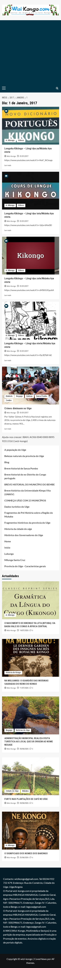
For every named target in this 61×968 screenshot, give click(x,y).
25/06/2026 (24, 857)
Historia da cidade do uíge (18, 529)
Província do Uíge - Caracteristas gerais (25, 566)
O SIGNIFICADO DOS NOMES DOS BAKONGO (26, 853)
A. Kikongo (10, 140)
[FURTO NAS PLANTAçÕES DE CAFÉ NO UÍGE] (30, 776)
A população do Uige (15, 449)
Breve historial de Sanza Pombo (21, 468)
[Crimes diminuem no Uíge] (30, 385)
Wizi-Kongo (11, 156)
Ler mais (7, 165)
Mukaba (25, 791)
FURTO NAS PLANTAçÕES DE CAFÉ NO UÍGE (26, 799)
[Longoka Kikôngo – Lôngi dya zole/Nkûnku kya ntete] (30, 255)
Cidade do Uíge (12, 791)
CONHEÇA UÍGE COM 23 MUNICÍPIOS (25, 500)
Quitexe (29, 396)
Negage (19, 396)
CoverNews (40, 958)
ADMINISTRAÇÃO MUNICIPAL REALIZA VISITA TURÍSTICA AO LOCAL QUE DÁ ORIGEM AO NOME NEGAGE (28, 741)
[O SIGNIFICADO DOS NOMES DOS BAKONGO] (30, 830)
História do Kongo (13, 672)
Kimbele (9, 396)
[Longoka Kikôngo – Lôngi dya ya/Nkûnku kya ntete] (30, 126)
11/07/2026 (24, 688)
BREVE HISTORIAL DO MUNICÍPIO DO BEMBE (29, 484)
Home (7, 541)
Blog (6, 462)
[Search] (57, 88)
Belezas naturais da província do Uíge (24, 456)
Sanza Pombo (41, 396)
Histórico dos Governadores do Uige (23, 535)
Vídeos (21, 140)
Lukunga (9, 553)
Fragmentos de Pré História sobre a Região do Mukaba (28, 514)
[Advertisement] (30, 52)
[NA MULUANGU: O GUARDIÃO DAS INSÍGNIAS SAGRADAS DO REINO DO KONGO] (30, 658)
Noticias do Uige (23, 730)
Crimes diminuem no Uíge (18, 408)
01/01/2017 (24, 156)
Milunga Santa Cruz (14, 560)
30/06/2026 (24, 749)
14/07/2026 (24, 630)
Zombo (9, 400)
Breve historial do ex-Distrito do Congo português (25, 476)
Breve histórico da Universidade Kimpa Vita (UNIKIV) (27, 492)
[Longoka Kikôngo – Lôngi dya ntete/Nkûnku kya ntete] (30, 320)
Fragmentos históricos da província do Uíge (27, 522)
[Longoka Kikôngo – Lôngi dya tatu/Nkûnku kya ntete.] (30, 191)
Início (7, 547)
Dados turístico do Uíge (16, 506)
